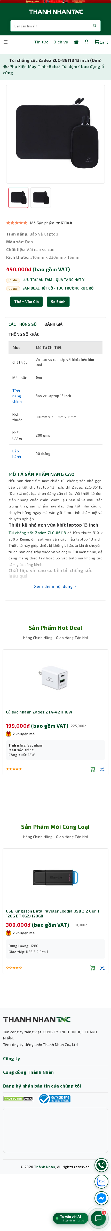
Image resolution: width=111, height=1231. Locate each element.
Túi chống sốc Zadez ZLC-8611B (37, 532)
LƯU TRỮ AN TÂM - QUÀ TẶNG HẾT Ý (53, 280)
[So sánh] (102, 769)
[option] (55, 134)
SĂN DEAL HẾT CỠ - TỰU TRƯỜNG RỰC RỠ (58, 288)
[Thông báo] (54, 1099)
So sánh (58, 301)
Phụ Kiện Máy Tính (28, 66)
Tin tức (41, 41)
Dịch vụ (60, 41)
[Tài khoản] (86, 42)
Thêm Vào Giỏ (26, 301)
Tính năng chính (17, 396)
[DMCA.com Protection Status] (18, 1098)
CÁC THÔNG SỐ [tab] (23, 324)
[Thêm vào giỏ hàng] (92, 769)
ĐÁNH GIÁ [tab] (53, 324)
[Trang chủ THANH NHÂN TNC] (55, 11)
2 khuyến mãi (24, 734)
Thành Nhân (44, 1167)
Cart (104, 42)
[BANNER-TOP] (55, 1)
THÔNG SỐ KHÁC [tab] (24, 334)
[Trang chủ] (5, 66)
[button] (58, 302)
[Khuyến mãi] (76, 42)
